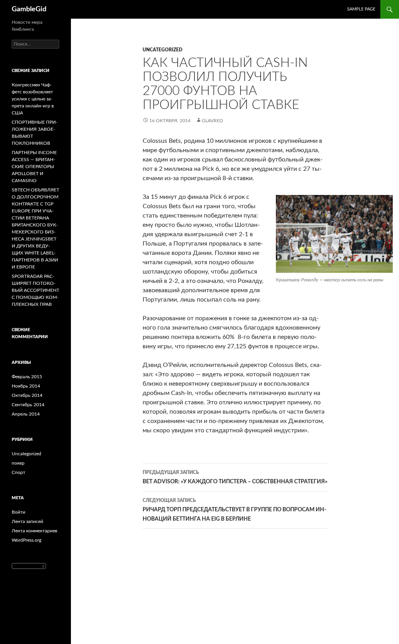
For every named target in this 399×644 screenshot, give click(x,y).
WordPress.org (26, 540)
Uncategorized (162, 49)
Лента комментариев (34, 530)
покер (18, 463)
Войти (18, 512)
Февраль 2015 (27, 376)
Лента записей (27, 521)
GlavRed (212, 120)
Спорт (18, 472)
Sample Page (361, 9)
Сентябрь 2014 (28, 404)
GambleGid (29, 9)
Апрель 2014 (26, 414)
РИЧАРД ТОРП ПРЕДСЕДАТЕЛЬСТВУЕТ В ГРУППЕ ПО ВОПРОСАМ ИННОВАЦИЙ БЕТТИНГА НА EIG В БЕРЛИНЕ (234, 510)
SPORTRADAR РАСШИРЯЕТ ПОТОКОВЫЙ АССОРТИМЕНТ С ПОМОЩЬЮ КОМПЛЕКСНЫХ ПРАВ (35, 290)
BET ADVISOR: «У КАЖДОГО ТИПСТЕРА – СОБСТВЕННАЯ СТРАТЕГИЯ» (235, 477)
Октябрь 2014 (27, 395)
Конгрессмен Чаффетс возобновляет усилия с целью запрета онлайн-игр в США (33, 98)
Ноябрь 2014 (26, 386)
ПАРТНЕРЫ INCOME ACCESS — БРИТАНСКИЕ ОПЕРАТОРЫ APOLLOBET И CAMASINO (34, 166)
